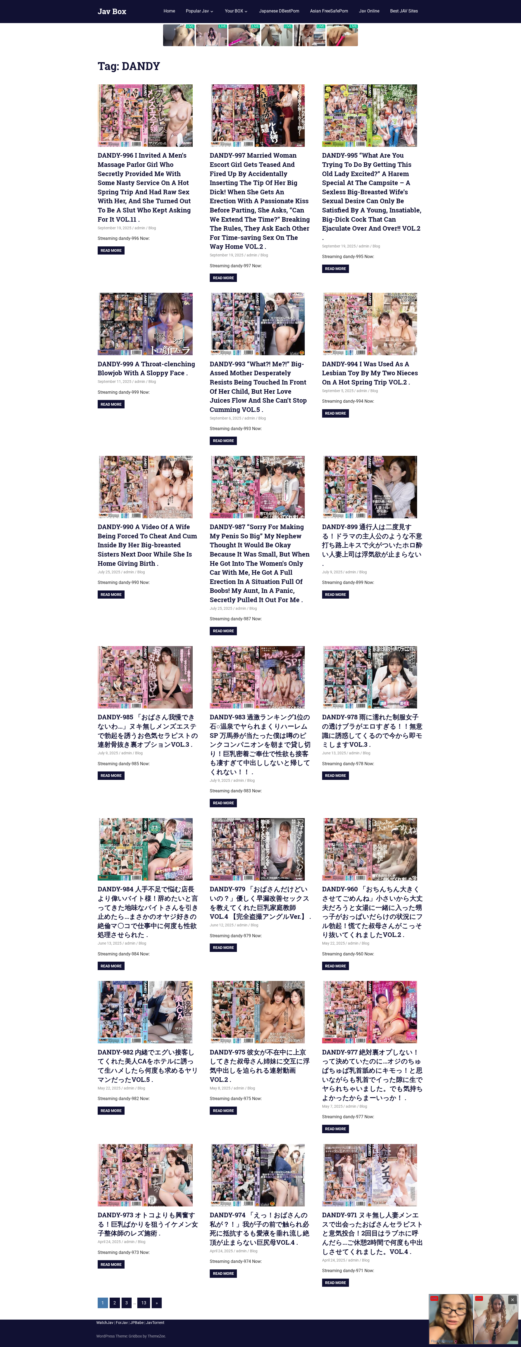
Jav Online (369, 11)
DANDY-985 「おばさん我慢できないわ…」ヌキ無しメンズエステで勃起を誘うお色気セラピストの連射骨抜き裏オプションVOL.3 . (148, 731)
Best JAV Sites (404, 11)
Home (169, 11)
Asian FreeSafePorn (329, 11)
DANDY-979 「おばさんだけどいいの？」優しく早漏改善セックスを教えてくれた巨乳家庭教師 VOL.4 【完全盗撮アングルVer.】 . (260, 903)
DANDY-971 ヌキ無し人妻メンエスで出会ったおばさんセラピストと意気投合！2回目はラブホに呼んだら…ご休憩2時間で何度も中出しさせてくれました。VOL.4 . (372, 1233)
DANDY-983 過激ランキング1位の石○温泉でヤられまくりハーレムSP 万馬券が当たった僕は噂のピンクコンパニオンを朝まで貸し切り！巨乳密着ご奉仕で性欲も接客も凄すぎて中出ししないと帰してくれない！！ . (260, 744)
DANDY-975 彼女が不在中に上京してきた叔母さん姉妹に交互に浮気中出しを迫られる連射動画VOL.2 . (260, 1066)
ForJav (122, 1322)
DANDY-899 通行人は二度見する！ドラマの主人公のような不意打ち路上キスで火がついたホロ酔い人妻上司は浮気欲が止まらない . (372, 544)
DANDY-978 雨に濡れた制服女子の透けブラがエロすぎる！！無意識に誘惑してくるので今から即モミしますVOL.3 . (372, 731)
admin (140, 228)
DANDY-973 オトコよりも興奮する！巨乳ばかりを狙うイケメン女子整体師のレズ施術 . (148, 1224)
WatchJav (104, 1322)
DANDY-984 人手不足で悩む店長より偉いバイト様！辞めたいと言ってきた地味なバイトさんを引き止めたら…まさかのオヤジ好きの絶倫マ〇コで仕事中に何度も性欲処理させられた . (148, 912)
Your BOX (234, 11)
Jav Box (112, 11)
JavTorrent (155, 1322)
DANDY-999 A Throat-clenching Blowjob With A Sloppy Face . (146, 368)
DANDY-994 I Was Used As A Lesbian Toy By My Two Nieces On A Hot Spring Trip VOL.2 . (370, 373)
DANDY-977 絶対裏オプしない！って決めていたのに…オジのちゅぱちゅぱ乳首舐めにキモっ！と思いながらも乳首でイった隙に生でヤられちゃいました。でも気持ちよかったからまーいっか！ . (372, 1075)
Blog (152, 228)
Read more (111, 250)
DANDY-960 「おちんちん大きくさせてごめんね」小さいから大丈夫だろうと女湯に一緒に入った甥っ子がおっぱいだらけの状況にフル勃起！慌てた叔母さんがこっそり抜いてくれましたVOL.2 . (372, 912)
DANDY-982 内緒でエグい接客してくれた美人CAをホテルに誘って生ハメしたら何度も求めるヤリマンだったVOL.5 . (148, 1066)
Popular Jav (197, 11)
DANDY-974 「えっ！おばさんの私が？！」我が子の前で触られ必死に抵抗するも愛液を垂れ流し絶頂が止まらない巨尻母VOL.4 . (259, 1229)
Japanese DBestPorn (279, 11)
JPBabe (137, 1322)
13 (143, 1302)
